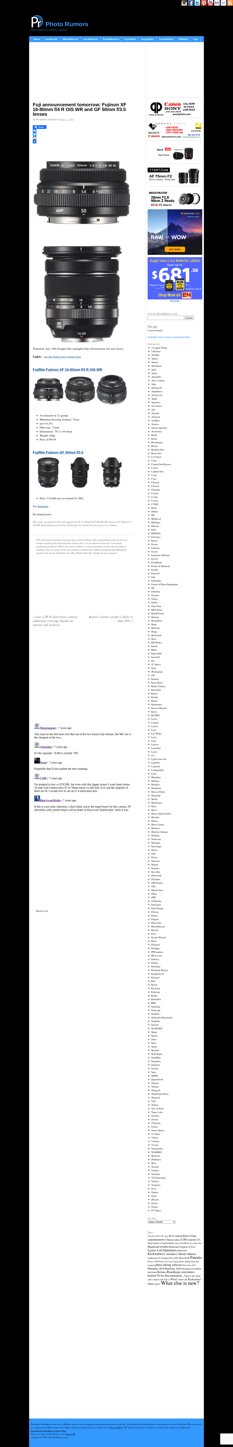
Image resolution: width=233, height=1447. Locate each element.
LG (152, 755)
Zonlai (154, 1206)
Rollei (154, 995)
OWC (153, 897)
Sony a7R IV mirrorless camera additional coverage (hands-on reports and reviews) (55, 620)
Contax (155, 493)
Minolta (155, 817)
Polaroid (155, 944)
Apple (154, 398)
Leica (154, 737)
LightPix (155, 762)
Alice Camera (158, 380)
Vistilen (155, 1141)
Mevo (154, 810)
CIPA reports (188, 1239)
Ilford (154, 649)
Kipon (154, 693)
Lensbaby (156, 748)
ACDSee (155, 355)
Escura (154, 544)
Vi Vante (155, 1134)
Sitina (154, 1046)
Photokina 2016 (173, 1268)
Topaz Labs (157, 1112)
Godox (154, 598)
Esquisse (155, 547)
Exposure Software (160, 555)
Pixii (153, 933)
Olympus (155, 879)
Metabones (156, 802)
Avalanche (156, 431)
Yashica (155, 1170)
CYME (154, 504)
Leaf (153, 730)
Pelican (155, 912)
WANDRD (156, 1152)
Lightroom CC (154, 1257)
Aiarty (154, 373)
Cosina (154, 500)
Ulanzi (154, 1126)
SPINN (154, 1075)
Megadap (156, 795)
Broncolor (156, 453)
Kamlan (155, 679)
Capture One (157, 471)
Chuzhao (155, 489)
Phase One (156, 922)
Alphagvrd (156, 387)
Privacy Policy (116, 1427)
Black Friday (189, 1236)
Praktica (155, 959)
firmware (174, 1246)
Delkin (154, 511)
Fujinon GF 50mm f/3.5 (58, 452)
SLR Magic (157, 1053)
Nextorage (156, 846)
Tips (195, 39)
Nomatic (155, 868)
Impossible (156, 653)
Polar (153, 941)
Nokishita (42, 506)
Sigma (154, 1035)
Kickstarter (155, 1253)
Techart (155, 1086)
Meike (154, 799)
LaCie (154, 719)
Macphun (156, 777)
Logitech (155, 766)
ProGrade (155, 966)
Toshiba (155, 1115)
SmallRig (156, 1057)
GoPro (154, 602)
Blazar (154, 446)
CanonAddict (166, 39)
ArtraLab (155, 416)
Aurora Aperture (159, 427)
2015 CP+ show (162, 1236)
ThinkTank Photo (160, 1094)
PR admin (41, 119)
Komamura (156, 704)
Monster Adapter (159, 831)
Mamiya (155, 780)
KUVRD (155, 715)
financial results (158, 1246)
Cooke (154, 497)
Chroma (155, 486)
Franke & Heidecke (160, 566)
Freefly (154, 569)
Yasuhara (155, 1174)
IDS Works (156, 642)
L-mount (169, 1254)
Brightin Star (157, 449)
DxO (153, 529)
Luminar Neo (167, 1258)
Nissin (154, 857)
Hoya (153, 639)
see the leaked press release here (62, 356)
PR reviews (156, 955)
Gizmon (155, 595)
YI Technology (158, 1177)
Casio (154, 475)
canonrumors (156, 1239)
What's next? (154, 1284)
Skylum (155, 1050)
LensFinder (51, 39)
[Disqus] (83, 767)
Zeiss (153, 1188)
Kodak (154, 697)
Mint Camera (157, 824)
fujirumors (170, 1250)
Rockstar (155, 988)
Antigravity (157, 395)
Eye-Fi (154, 558)
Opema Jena (157, 890)
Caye (153, 478)
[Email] (83, 138)
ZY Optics (156, 1210)
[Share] (83, 141)
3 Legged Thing (159, 347)
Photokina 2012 (189, 1265)
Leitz (153, 740)
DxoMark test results (189, 1243)
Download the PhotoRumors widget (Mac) (49, 1430)
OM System (157, 882)
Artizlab (155, 413)
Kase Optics (157, 682)
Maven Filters (158, 791)
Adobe (154, 358)
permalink (61, 525)
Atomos (155, 424)
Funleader (156, 580)
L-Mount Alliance (186, 1254)
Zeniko (154, 1192)
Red (153, 981)
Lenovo (155, 744)
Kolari (154, 700)
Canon (154, 467)
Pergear (155, 919)
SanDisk (155, 1013)
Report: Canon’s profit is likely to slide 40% (111, 618)
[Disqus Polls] (83, 676)
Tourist (154, 1119)
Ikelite (154, 646)
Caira (154, 460)
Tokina (154, 1104)
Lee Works (156, 733)
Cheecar (155, 482)
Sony (153, 1072)
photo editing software (168, 1265)
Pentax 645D (153, 1261)
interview (182, 1250)
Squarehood (157, 1079)
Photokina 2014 (156, 1268)
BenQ (154, 435)
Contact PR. (71, 1434)
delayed (177, 1243)
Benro (154, 438)
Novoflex (155, 871)
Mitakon (155, 828)
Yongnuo (155, 1185)
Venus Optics (157, 1130)
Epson (154, 540)
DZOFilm (156, 533)
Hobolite (155, 628)
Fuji (59, 521)
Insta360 (155, 657)
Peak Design (157, 908)
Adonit (154, 362)
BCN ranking (175, 1236)
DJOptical (156, 518)
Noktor (154, 864)
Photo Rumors (67, 24)
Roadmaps (174, 1272)
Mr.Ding (155, 835)
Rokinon (155, 992)
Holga (154, 631)
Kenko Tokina (158, 686)
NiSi (153, 853)
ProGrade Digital (159, 970)
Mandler (155, 784)
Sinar (153, 1039)
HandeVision (157, 613)
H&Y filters (156, 609)
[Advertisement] (82, 72)
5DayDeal (152, 1236)
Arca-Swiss (156, 406)
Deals (154, 507)
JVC (153, 675)
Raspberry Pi (157, 973)
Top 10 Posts (157, 1108)
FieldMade (156, 562)
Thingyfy (156, 1090)
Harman (155, 617)
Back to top (42, 910)
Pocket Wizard (158, 937)
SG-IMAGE (156, 1028)
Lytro (154, 773)
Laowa (154, 726)
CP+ (199, 1239)
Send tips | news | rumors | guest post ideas (169, 337)
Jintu (153, 668)
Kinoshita (156, 689)
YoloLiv (155, 1181)
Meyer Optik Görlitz (161, 813)
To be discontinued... (170, 1275)
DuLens (155, 526)
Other (154, 893)
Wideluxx (156, 1159)
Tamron (155, 1083)
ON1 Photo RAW (182, 1257)
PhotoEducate (158, 926)
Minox (154, 821)
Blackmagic (157, 442)
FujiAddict (130, 39)
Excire (154, 551)
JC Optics (156, 664)
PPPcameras (157, 952)
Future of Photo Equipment (164, 584)
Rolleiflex (156, 999)
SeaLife (155, 1024)
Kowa (154, 711)
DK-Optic (156, 522)
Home (36, 39)
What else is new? (180, 1282)
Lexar (154, 751)
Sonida (154, 1068)
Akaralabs (156, 376)
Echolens (155, 537)
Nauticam (156, 839)
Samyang (155, 1010)
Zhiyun (155, 1199)
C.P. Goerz (156, 456)
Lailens (155, 722)
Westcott (155, 1155)
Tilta (153, 1101)
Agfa (153, 369)
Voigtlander (157, 1148)
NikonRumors (70, 39)
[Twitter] (83, 134)
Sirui (153, 1043)
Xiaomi (155, 1166)
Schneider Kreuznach (161, 1017)
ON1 (153, 886)
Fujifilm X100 (155, 1250)
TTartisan (156, 1123)
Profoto (154, 962)
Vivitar (154, 1144)
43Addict (183, 39)
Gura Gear (156, 606)
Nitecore (155, 861)
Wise (153, 1163)
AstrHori (155, 420)
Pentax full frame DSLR (169, 1261)
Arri (153, 409)
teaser (152, 1275)
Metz (153, 806)
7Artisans (156, 351)
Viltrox (154, 1137)
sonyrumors (188, 1272)
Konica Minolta (159, 708)
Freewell (155, 573)
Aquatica (155, 402)
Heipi (154, 624)
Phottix (155, 930)
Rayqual (155, 977)
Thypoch (155, 1097)
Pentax (154, 915)
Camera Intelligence (161, 464)
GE (152, 588)
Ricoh (154, 984)
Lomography (157, 770)
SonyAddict (147, 39)
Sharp (154, 1032)
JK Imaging (157, 671)
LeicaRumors (90, 39)
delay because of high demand (160, 1243)
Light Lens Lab (158, 759)
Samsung (155, 1006)
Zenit (154, 1195)
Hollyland (156, 635)
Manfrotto (156, 788)
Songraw (155, 1064)
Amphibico (156, 391)
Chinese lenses (173, 1239)
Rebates (161, 1272)
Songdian (156, 1061)
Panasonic (156, 904)
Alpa (153, 384)
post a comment (109, 525)
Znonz (154, 1203)
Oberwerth (156, 875)
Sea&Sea (155, 1021)
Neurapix (155, 842)
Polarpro (155, 948)
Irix (153, 660)
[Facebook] (83, 131)
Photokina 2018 (188, 1268)
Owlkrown (156, 901)
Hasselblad (156, 620)
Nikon (154, 850)
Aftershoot (156, 365)
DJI (152, 515)
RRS (153, 1003)
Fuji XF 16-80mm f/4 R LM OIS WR (90, 521)
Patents (196, 1257)
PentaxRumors (111, 39)
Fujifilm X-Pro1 (187, 1246)
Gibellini (155, 591)
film (199, 1243)
